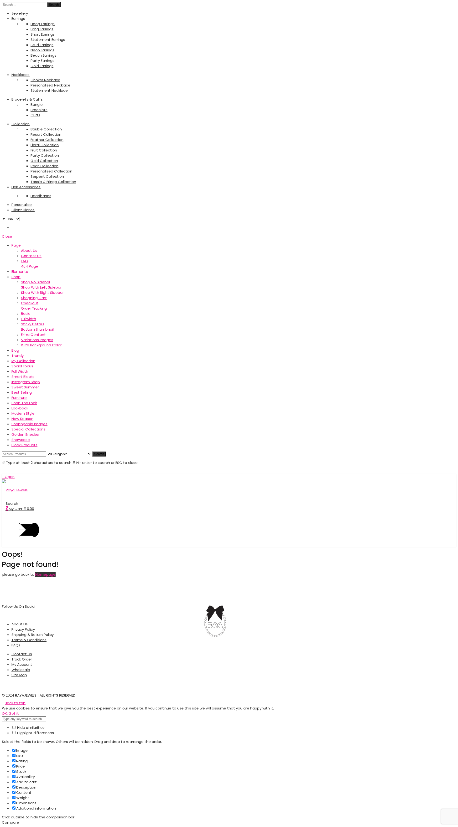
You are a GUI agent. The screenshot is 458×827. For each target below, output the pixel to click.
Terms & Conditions (29, 639)
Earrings (18, 18)
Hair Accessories (26, 186)
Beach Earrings (43, 55)
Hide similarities (30, 727)
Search (54, 4)
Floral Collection (45, 144)
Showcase (20, 439)
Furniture (19, 397)
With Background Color (41, 345)
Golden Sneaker (25, 434)
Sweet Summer (25, 387)
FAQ (24, 260)
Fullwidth (28, 318)
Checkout (29, 303)
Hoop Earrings (43, 23)
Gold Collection (44, 160)
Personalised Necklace (50, 85)
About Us (29, 250)
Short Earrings (43, 34)
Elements (19, 271)
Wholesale (20, 669)
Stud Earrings (42, 44)
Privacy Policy (23, 629)
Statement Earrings (48, 39)
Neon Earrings (42, 50)
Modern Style (23, 413)
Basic (25, 313)
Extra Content (33, 334)
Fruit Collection (44, 150)
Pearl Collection (44, 165)
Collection (20, 123)
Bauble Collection (46, 129)
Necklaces (20, 74)
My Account (21, 664)
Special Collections (28, 429)
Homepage (45, 574)
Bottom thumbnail (37, 329)
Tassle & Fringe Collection (53, 181)
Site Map (19, 674)
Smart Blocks (22, 376)
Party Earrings (42, 60)
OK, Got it (10, 713)
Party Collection (45, 155)
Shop (16, 276)
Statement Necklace (49, 90)
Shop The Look (24, 402)
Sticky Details (32, 324)
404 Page (29, 266)
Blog (15, 350)
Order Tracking (34, 308)
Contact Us (31, 255)
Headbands (41, 195)
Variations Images (37, 339)
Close (7, 236)
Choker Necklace (45, 79)
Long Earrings (42, 29)
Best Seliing (21, 392)
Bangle (37, 104)
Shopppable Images (29, 423)
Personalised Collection (51, 171)
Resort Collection (46, 134)
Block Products (24, 444)
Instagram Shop (25, 381)
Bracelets (39, 109)
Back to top (15, 702)
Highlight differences (35, 732)
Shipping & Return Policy (32, 634)
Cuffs (35, 115)
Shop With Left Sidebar (41, 287)
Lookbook (19, 408)
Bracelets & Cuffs (27, 99)
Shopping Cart (34, 297)
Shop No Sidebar (35, 282)
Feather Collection (47, 139)
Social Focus (22, 366)
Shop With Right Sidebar (42, 292)
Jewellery (19, 13)
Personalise (21, 204)
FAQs (15, 645)
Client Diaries (23, 209)
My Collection (23, 360)
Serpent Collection (47, 176)
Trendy (17, 355)
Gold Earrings (42, 65)
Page (16, 245)
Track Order (21, 659)
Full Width (19, 371)
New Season (22, 418)
